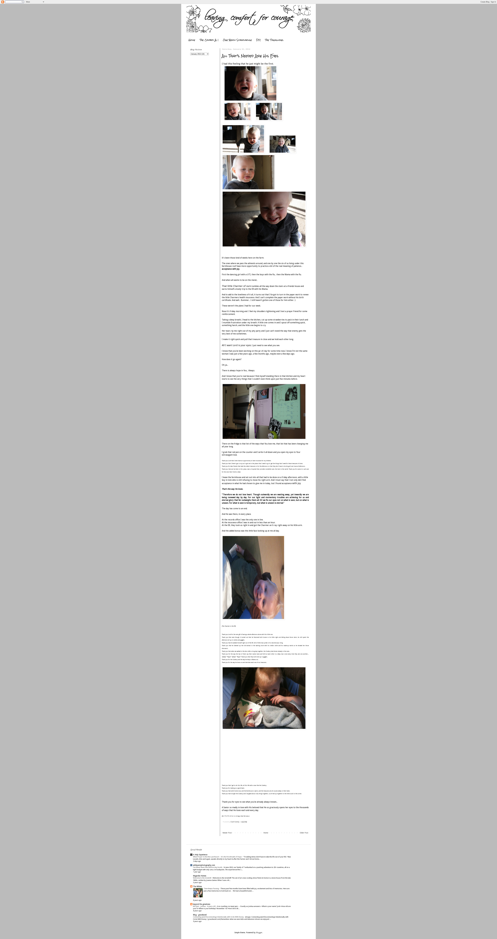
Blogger (259, 932)
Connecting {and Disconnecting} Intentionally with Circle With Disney (218, 917)
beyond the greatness (201, 904)
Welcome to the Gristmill (202, 878)
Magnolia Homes (199, 876)
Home (191, 40)
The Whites (197, 886)
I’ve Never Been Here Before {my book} (208, 867)
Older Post (304, 833)
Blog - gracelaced (200, 915)
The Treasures (274, 40)
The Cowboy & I (209, 40)
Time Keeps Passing (211, 889)
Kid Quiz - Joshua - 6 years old (204, 906)
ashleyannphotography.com (204, 865)
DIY (258, 40)
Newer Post (227, 833)
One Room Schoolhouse (237, 40)
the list (233, 816)
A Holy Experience (200, 855)
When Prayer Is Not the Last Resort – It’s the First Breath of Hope (217, 857)
